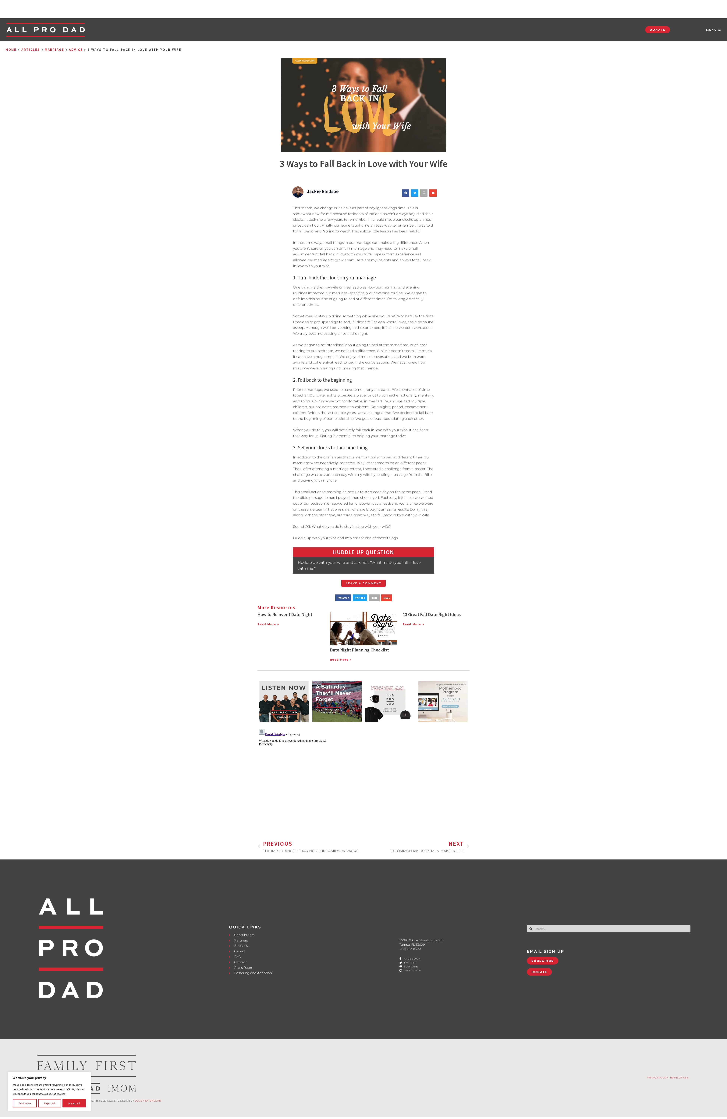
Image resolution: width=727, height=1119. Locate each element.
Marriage (54, 49)
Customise (25, 1103)
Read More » (268, 624)
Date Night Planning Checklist (359, 650)
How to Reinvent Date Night (284, 614)
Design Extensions (148, 1100)
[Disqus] (363, 775)
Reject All (49, 1103)
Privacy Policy (657, 1077)
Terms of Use (679, 1077)
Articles (30, 49)
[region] (49, 1091)
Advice (76, 49)
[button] (405, 193)
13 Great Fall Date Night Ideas (432, 614)
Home (11, 49)
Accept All (74, 1103)
